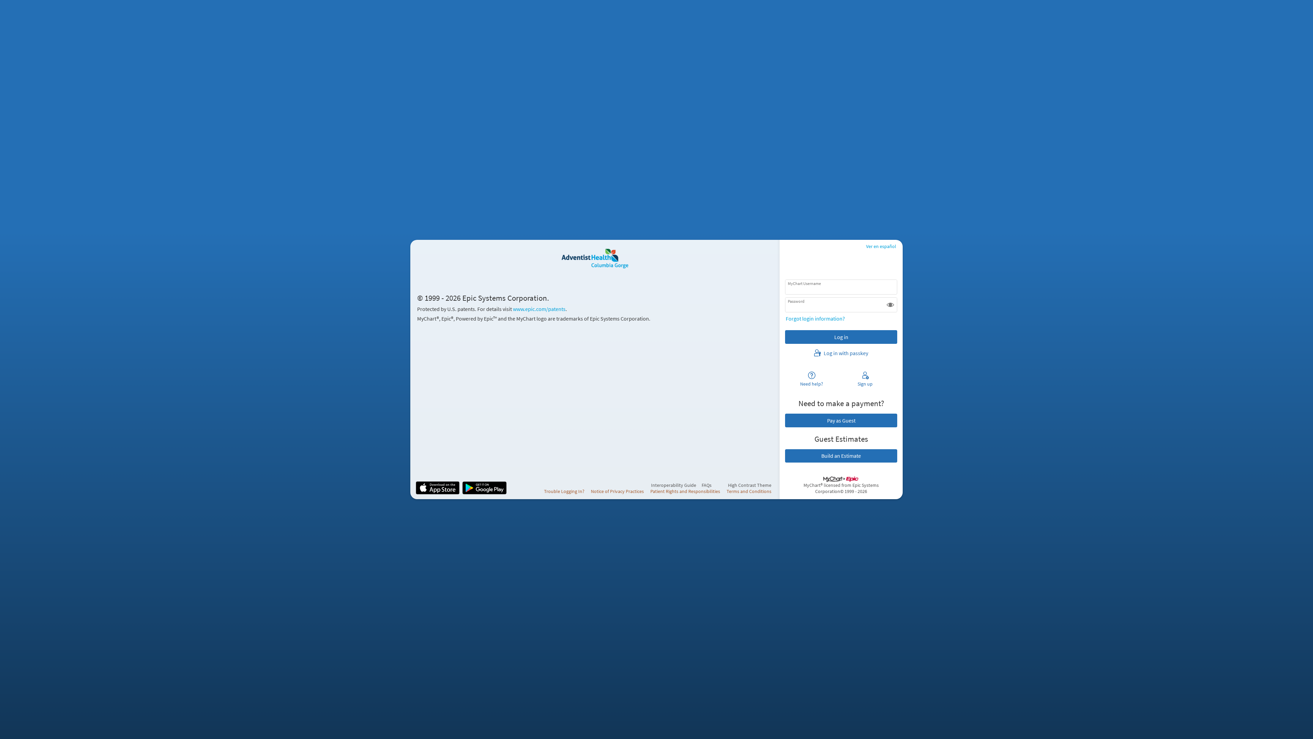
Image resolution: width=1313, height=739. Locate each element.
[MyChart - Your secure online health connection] (595, 259)
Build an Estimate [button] (841, 455)
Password (796, 301)
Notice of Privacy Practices (617, 491)
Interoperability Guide (673, 485)
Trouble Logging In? (564, 491)
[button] (890, 304)
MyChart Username (804, 283)
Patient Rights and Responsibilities (685, 491)
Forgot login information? (815, 318)
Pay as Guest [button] (841, 420)
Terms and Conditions (749, 491)
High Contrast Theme (749, 485)
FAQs (707, 485)
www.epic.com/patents (539, 309)
